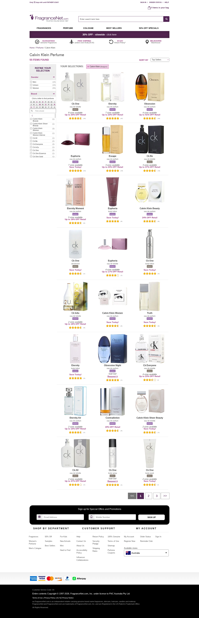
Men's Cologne (35, 548)
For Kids (63, 537)
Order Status (155, 2)
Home (32, 48)
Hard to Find (65, 550)
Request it (113, 376)
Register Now (129, 541)
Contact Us (81, 541)
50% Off (48, 537)
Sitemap (111, 546)
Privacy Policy (49, 598)
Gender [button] (34, 77)
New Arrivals (65, 541)
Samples (48, 541)
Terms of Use (113, 541)
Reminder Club (146, 541)
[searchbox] (120, 19)
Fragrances (33, 537)
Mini (62, 546)
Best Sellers (50, 546)
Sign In (143, 2)
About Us (80, 546)
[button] (37, 102)
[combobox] (123, 19)
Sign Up (151, 517)
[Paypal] (67, 578)
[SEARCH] (166, 19)
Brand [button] (34, 94)
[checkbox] (42, 82)
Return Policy (98, 537)
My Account (129, 537)
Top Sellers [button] (156, 60)
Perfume (40, 48)
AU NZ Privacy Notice (65, 598)
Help (167, 2)
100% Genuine (114, 537)
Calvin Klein (98, 66)
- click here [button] (99, 34)
